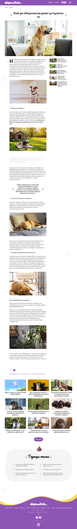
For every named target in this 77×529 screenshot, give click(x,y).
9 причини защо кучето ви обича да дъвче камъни (62, 72)
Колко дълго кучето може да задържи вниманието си (62, 431)
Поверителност (39, 512)
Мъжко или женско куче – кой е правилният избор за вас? (15, 431)
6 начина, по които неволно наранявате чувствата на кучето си (15, 413)
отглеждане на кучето (14, 373)
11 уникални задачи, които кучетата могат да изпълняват (38, 431)
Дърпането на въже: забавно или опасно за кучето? (62, 60)
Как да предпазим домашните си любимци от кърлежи (38, 412)
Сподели (11, 370)
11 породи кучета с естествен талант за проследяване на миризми (62, 84)
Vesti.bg (48, 507)
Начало (6, 7)
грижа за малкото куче (25, 373)
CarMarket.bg (58, 507)
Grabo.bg (27, 507)
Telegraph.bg (69, 507)
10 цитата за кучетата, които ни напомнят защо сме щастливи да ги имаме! (61, 394)
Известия (38, 513)
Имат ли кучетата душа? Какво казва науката (15, 393)
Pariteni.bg (33, 507)
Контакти (42, 510)
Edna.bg (37, 507)
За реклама (37, 510)
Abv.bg (6, 507)
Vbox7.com (11, 507)
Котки (57, 2)
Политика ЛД (45, 512)
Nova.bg (53, 507)
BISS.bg (64, 507)
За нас (33, 510)
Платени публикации (31, 512)
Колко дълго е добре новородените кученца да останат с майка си (61, 413)
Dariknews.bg (43, 507)
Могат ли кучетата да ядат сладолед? (62, 66)
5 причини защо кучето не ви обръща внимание (61, 77)
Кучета (50, 2)
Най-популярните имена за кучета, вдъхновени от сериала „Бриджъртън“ (38, 394)
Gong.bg (16, 507)
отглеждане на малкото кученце (38, 373)
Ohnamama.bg (22, 507)
